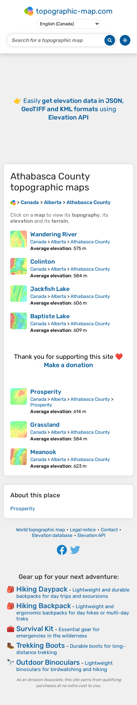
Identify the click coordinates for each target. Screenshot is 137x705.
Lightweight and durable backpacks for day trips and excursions (72, 593)
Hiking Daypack (42, 589)
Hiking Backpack (43, 605)
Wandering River (53, 234)
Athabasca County (90, 242)
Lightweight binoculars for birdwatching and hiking (64, 666)
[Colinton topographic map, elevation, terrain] (18, 268)
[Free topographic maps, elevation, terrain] (13, 202)
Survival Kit (35, 628)
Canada (38, 242)
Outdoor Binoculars (48, 662)
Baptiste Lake (49, 316)
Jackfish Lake (49, 289)
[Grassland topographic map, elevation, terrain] (18, 431)
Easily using (72, 109)
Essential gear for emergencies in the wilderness (58, 632)
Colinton (42, 261)
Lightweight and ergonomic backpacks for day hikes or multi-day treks (72, 612)
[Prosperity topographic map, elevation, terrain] (18, 401)
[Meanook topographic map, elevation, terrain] (18, 458)
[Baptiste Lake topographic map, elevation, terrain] (18, 323)
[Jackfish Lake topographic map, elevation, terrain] (18, 295)
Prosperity (45, 391)
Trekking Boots (40, 645)
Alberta (58, 242)
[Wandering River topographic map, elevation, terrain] (18, 241)
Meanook (43, 452)
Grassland (45, 424)
